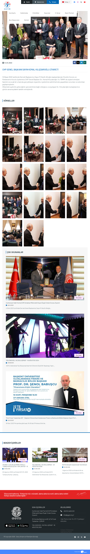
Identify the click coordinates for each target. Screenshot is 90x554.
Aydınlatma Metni (66, 532)
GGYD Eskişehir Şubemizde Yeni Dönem (74, 465)
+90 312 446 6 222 (68, 511)
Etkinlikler (36, 13)
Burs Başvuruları (14, 20)
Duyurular (47, 13)
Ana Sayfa (12, 13)
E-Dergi (57, 13)
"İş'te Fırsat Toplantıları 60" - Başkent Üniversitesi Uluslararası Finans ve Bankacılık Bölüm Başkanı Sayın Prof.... (41, 418)
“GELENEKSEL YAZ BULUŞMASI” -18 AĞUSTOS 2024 (22, 360)
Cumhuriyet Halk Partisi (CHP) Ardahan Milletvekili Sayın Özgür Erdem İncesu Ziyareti (33, 303)
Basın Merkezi (69, 13)
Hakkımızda (24, 13)
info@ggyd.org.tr (68, 515)
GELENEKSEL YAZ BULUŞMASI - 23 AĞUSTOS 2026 (43, 465)
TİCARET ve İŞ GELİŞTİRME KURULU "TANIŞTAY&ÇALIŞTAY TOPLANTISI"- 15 (15, 465)
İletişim (26, 20)
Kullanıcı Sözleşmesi (67, 530)
